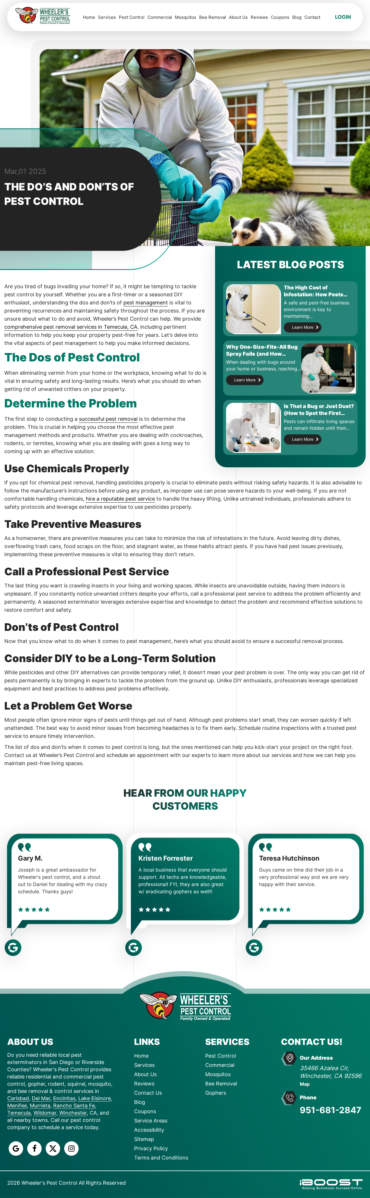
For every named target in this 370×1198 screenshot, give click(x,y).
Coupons (280, 17)
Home (89, 17)
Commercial (159, 17)
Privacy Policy (151, 1148)
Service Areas (150, 1121)
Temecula (19, 1113)
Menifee (17, 1106)
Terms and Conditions (161, 1158)
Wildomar (45, 1113)
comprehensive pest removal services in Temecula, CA (70, 327)
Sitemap (144, 1139)
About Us (238, 17)
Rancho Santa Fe (74, 1106)
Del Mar (41, 1098)
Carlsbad (18, 1098)
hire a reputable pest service (120, 499)
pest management (145, 303)
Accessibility (149, 1130)
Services (107, 17)
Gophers (215, 1093)
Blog (296, 17)
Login (343, 17)
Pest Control (132, 17)
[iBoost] (331, 1184)
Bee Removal (212, 17)
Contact (312, 17)
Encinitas (64, 1098)
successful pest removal (108, 419)
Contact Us (148, 1093)
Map (305, 1084)
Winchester (73, 1113)
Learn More (302, 327)
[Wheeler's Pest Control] (185, 1005)
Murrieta (40, 1106)
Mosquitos (185, 17)
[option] (64, 888)
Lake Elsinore (94, 1098)
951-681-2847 (330, 1110)
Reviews (259, 17)
